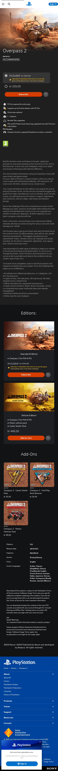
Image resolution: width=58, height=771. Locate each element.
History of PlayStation (12, 694)
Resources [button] (8, 717)
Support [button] (7, 712)
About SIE (7, 678)
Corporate (7, 691)
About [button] (6, 674)
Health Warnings (12, 620)
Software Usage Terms (49, 760)
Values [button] (7, 706)
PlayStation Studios (11, 684)
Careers (6, 681)
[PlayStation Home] (29, 4)
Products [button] (8, 701)
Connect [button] (7, 723)
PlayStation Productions (12, 688)
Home (6, 668)
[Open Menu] (3, 4)
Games (13, 668)
